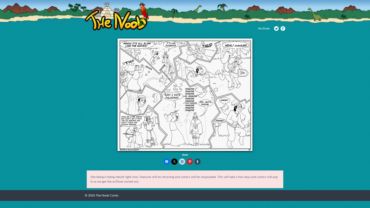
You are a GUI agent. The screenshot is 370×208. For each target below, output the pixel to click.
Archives (264, 28)
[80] (185, 150)
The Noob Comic (117, 17)
